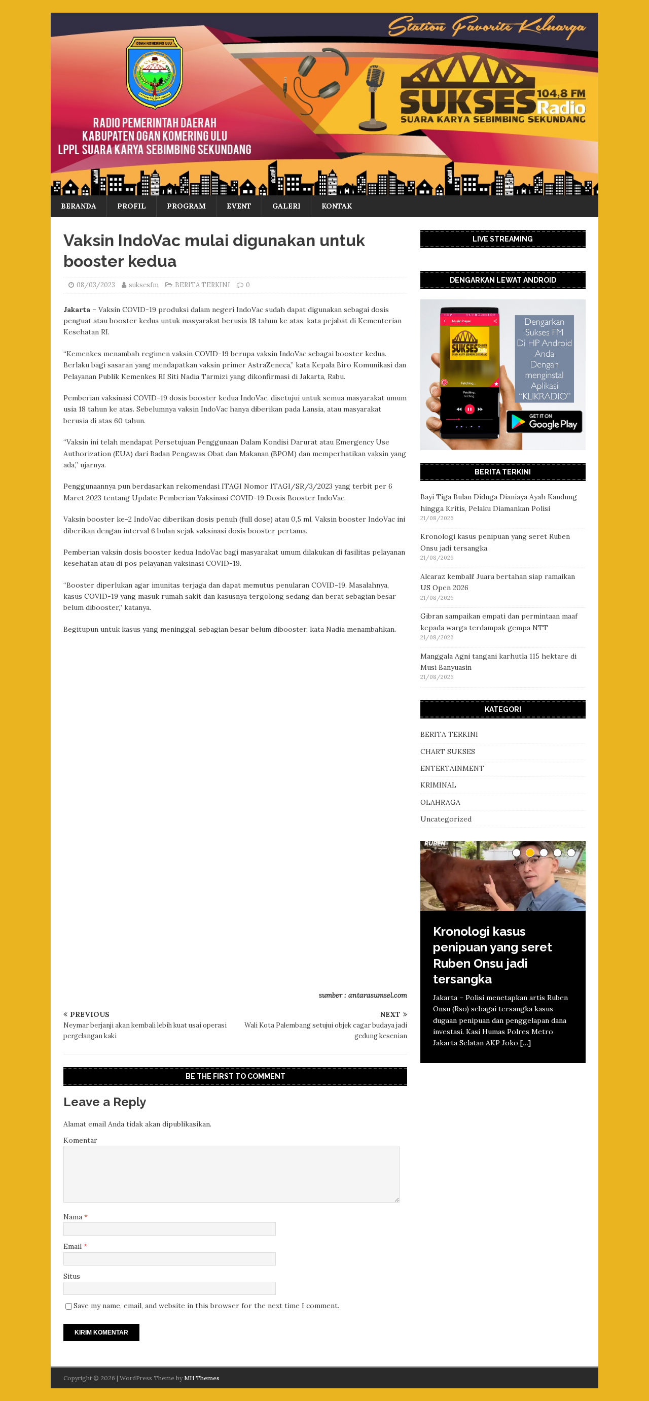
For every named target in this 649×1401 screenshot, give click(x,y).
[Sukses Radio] (324, 189)
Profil (131, 206)
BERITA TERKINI (202, 285)
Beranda (78, 206)
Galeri (286, 206)
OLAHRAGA (440, 802)
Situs (71, 1276)
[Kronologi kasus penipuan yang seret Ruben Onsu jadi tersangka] (503, 876)
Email (73, 1246)
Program (186, 206)
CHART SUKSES (447, 751)
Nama (73, 1216)
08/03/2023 (96, 285)
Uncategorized (446, 819)
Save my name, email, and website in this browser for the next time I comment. (206, 1305)
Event (239, 206)
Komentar (80, 1140)
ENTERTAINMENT (452, 768)
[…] (438, 1084)
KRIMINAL (438, 785)
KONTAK (336, 206)
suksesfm (144, 285)
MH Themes (202, 1378)
